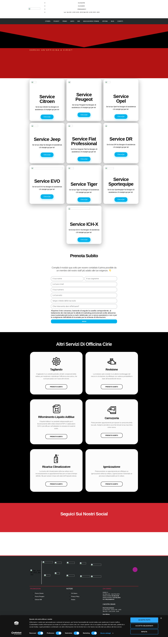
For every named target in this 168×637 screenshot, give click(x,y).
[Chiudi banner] (161, 618)
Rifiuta (144, 632)
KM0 (78, 21)
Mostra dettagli (105, 633)
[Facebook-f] (124, 6)
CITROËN (47, 21)
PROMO (65, 21)
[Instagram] (129, 6)
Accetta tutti (144, 620)
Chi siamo (107, 589)
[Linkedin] (135, 11)
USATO (72, 21)
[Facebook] (78, 520)
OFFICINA (105, 21)
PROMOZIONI (35, 589)
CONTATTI (120, 21)
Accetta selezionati (144, 626)
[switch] (58, 633)
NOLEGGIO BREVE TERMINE (91, 21)
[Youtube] (135, 6)
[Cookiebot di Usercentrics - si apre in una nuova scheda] (16, 633)
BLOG (112, 21)
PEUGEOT (56, 21)
